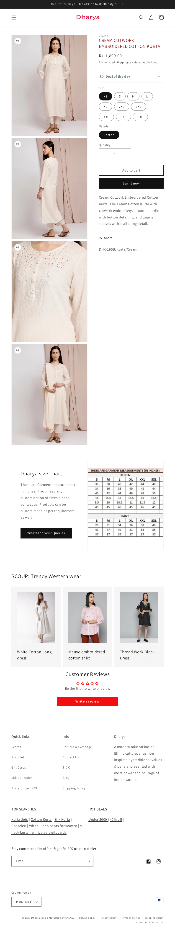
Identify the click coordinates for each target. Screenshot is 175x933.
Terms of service (130, 917)
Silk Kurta (62, 819)
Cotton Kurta (41, 819)
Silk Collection (22, 778)
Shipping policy (154, 917)
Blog (66, 778)
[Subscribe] (88, 861)
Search (16, 747)
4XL (106, 117)
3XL (138, 107)
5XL (123, 117)
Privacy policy (108, 917)
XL (105, 107)
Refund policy (87, 917)
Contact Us (71, 757)
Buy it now (131, 183)
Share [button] (108, 238)
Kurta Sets (19, 819)
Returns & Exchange (77, 747)
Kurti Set (17, 757)
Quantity (104, 145)
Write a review (87, 701)
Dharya (35, 917)
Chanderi (18, 825)
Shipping (122, 62)
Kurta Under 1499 (24, 788)
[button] (14, 18)
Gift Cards (18, 767)
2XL (121, 107)
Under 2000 (98, 819)
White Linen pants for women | (54, 825)
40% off (116, 819)
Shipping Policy (74, 788)
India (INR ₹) (24, 902)
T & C (66, 767)
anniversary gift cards (49, 832)
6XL (140, 117)
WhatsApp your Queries (46, 533)
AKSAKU (70, 917)
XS (105, 96)
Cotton (109, 135)
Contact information (151, 922)
